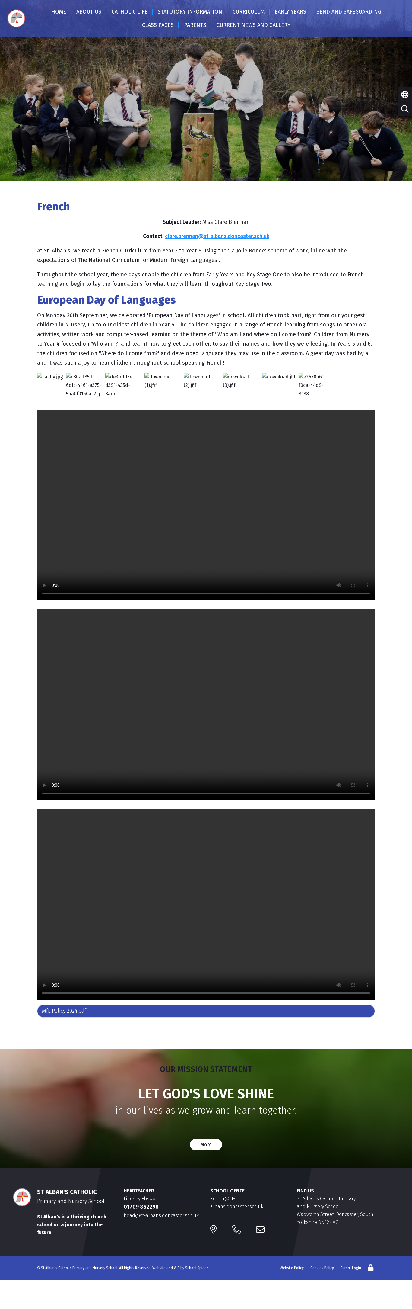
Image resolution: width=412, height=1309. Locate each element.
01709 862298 (141, 1207)
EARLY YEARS (290, 11)
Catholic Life (129, 11)
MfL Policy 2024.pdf (64, 1011)
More (206, 1144)
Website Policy (292, 1268)
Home (58, 11)
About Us (88, 11)
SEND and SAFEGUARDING (348, 11)
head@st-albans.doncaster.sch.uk (161, 1215)
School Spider (196, 1268)
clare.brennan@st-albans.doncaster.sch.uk (217, 236)
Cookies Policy (322, 1268)
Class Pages (158, 25)
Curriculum (249, 11)
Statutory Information (190, 11)
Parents (195, 25)
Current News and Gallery (253, 25)
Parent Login (351, 1268)
